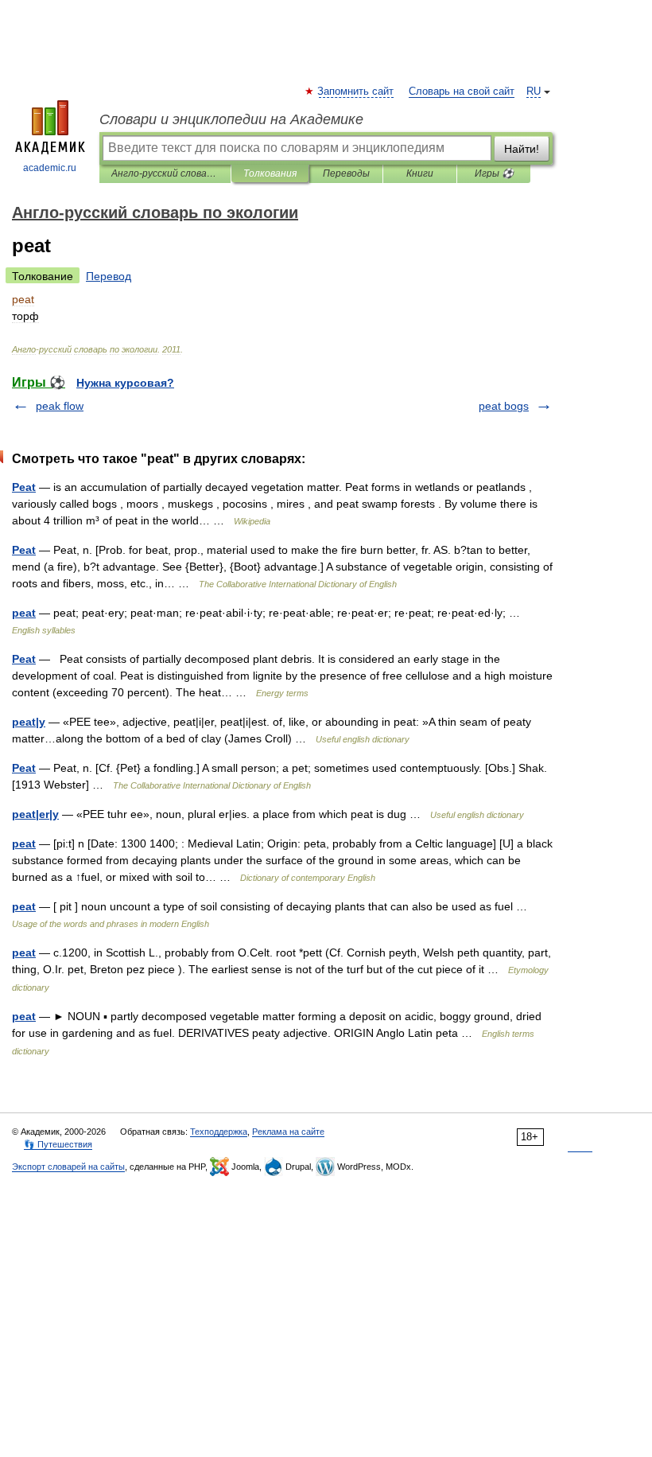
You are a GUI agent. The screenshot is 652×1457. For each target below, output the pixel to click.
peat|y (28, 721)
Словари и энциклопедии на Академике (231, 119)
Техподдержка (218, 1131)
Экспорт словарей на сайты (68, 1166)
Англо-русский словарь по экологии (165, 173)
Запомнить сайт (356, 91)
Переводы (346, 173)
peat (24, 612)
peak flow (59, 405)
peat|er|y (35, 814)
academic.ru (49, 167)
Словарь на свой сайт (461, 91)
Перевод (108, 276)
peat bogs (504, 405)
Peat (24, 487)
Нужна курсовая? (125, 382)
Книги (419, 173)
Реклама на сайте (288, 1131)
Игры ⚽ (494, 173)
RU (533, 91)
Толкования (270, 173)
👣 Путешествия (58, 1144)
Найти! (521, 148)
